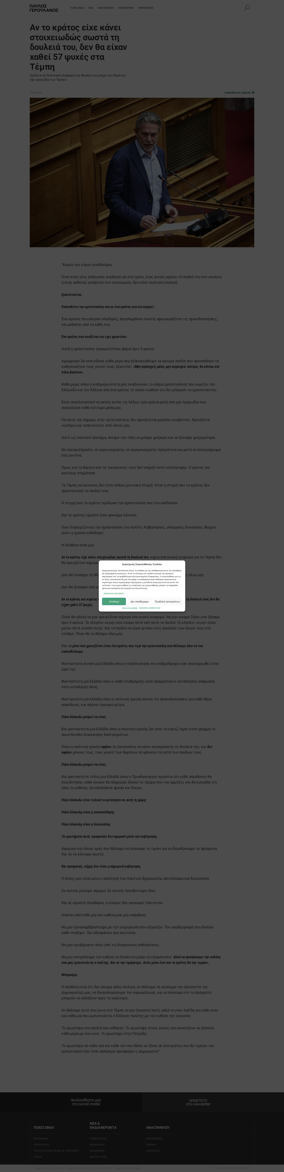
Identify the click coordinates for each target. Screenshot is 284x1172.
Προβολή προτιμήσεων (167, 601)
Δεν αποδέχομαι (139, 601)
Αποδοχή (114, 601)
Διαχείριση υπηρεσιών (114, 593)
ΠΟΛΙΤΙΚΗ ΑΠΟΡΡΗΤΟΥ (149, 608)
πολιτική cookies (129, 608)
